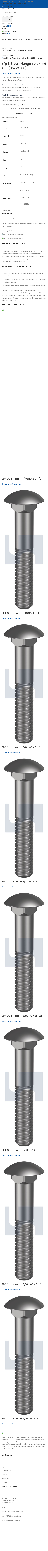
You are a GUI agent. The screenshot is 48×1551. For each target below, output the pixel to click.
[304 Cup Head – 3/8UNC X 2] (24, 818)
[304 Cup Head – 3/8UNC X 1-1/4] (24, 684)
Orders (4, 1482)
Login (3, 1467)
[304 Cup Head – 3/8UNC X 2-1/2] (24, 952)
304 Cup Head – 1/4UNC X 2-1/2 (21, 479)
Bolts (10, 48)
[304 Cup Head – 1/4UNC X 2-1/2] (24, 393)
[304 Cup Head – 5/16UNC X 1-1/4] (24, 1221)
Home (4, 48)
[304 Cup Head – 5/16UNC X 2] (24, 1355)
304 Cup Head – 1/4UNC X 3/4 (20, 613)
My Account (6, 1478)
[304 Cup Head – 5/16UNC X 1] (24, 1086)
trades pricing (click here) (19, 87)
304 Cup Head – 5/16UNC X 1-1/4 (22, 1284)
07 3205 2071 (8, 6)
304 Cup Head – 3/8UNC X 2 (19, 881)
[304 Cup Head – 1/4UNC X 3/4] (24, 549)
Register (5, 1474)
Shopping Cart (7, 1470)
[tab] (18, 108)
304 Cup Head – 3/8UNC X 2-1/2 (22, 1016)
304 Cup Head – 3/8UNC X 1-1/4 (21, 747)
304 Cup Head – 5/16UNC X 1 (19, 1150)
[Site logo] (10, 9)
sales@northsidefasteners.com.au (14, 4)
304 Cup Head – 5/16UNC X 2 (20, 1418)
